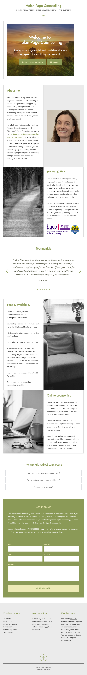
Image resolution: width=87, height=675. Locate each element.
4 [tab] (44, 289)
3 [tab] (42, 289)
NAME (10, 544)
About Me (7, 619)
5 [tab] (46, 289)
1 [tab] (37, 289)
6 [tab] (49, 289)
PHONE (47, 544)
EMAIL (10, 554)
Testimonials (8, 632)
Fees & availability (10, 624)
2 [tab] (40, 289)
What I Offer (8, 621)
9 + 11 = (47, 554)
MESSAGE (11, 564)
